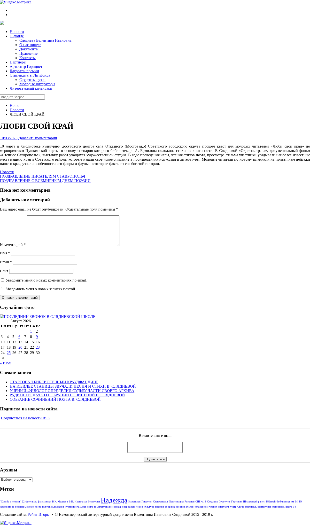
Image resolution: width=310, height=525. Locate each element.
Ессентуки (94, 501)
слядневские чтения (205, 506)
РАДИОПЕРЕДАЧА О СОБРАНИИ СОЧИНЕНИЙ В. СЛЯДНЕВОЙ (67, 395)
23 (38, 347)
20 (20, 347)
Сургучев (224, 501)
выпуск (46, 506)
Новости (17, 110)
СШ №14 (200, 501)
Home (14, 105)
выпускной (57, 506)
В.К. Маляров (60, 501)
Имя (5, 253)
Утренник (236, 501)
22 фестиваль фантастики (36, 501)
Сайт (4, 271)
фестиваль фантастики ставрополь (265, 506)
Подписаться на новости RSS (25, 418)
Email (6, 262)
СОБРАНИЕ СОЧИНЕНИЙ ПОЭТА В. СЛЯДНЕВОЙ (55, 399)
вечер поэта (34, 506)
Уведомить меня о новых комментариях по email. (46, 280)
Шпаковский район (254, 501)
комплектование (103, 506)
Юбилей (271, 501)
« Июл (5, 363)
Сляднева (212, 501)
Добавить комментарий (37, 138)
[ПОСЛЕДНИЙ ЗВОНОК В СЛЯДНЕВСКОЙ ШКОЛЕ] (47, 316)
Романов (189, 501)
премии (159, 506)
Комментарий (13, 245)
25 (9, 353)
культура (149, 506)
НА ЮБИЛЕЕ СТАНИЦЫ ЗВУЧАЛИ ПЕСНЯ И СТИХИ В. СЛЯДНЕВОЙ (73, 386)
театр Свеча (237, 506)
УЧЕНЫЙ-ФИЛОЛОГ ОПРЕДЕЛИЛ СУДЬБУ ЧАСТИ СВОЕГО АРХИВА (72, 391)
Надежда (114, 500)
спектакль (223, 506)
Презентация (176, 501)
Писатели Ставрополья (154, 501)
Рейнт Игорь (38, 514)
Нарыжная (134, 501)
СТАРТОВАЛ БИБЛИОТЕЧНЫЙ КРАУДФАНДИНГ (54, 382)
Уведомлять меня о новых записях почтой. (41, 289)
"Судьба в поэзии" (10, 501)
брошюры (20, 506)
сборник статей (185, 506)
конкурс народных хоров (128, 506)
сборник (170, 506)
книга (90, 506)
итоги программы (75, 506)
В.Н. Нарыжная (78, 501)
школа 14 (291, 506)
